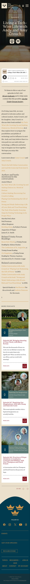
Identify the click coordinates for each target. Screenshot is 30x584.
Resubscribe (9, 551)
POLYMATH (23, 580)
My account (23, 566)
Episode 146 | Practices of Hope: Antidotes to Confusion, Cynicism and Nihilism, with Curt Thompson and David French (15, 461)
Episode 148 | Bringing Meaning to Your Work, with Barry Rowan (14, 342)
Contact (12, 566)
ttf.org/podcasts (8, 96)
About (4, 566)
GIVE (15, 563)
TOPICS (5, 560)
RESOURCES (14, 560)
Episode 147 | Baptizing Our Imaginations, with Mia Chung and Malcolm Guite (14, 404)
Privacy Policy (15, 578)
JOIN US (25, 560)
